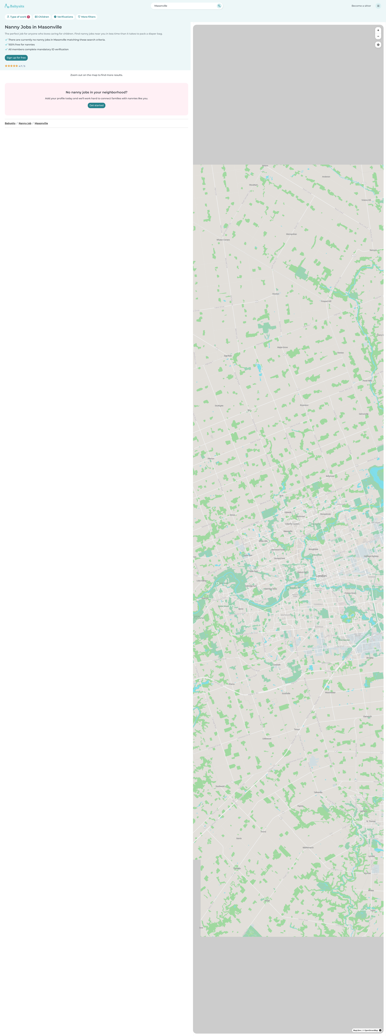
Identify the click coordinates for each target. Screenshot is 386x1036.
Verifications (65, 16)
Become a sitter (361, 5)
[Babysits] (14, 5)
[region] (288, 529)
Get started (97, 105)
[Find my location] (378, 45)
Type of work (19, 16)
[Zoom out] (378, 36)
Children (43, 16)
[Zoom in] (378, 30)
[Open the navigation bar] (378, 6)
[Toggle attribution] (380, 1030)
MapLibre (357, 1030)
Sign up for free (16, 57)
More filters (88, 16)
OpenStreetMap (371, 1030)
